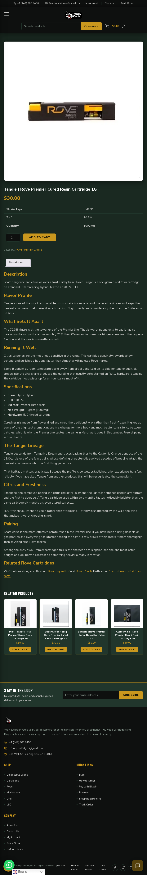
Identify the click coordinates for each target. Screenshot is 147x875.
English (23, 871)
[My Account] (124, 26)
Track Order (127, 3)
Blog (82, 775)
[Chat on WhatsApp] (9, 865)
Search (93, 26)
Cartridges (13, 780)
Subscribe (131, 695)
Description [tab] (16, 262)
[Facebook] (115, 867)
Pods (10, 786)
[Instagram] (131, 867)
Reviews (84, 792)
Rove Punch (84, 571)
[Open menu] (6, 14)
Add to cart (39, 237)
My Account (92, 3)
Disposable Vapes (17, 775)
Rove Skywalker (58, 571)
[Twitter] (123, 867)
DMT (10, 798)
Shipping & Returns (90, 798)
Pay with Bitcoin (88, 786)
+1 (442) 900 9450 (28, 3)
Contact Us (13, 831)
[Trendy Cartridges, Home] (73, 15)
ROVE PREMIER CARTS (29, 250)
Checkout (110, 3)
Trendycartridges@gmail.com (65, 3)
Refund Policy (15, 849)
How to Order (87, 780)
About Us (12, 825)
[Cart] (107, 26)
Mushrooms (13, 792)
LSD (9, 804)
